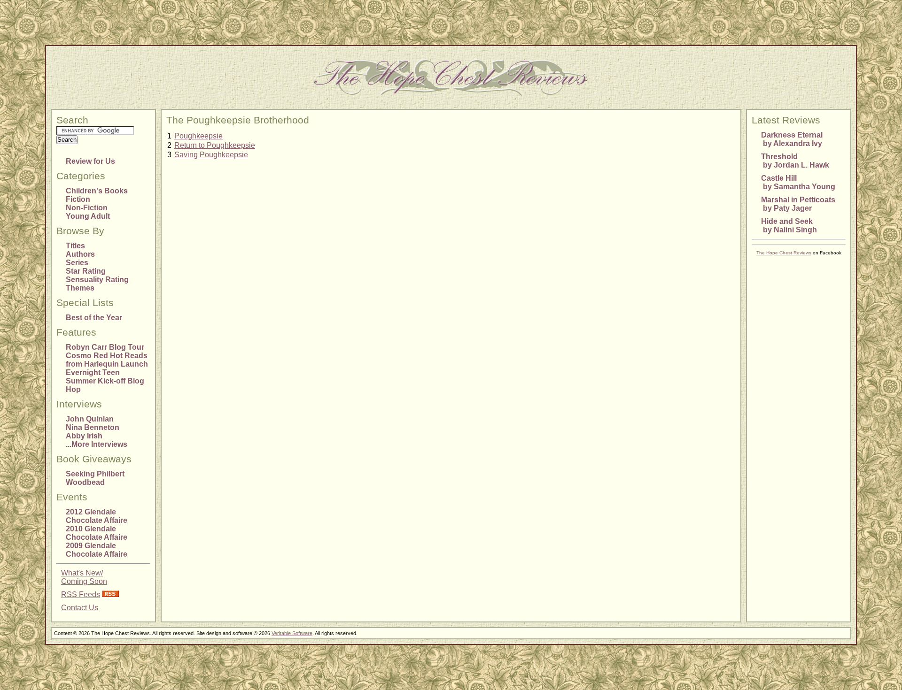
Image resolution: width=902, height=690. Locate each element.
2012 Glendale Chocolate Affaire (96, 516)
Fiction (78, 199)
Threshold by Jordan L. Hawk (795, 161)
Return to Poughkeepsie (214, 145)
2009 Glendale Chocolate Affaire (96, 550)
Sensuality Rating (97, 280)
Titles (75, 246)
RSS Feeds (80, 594)
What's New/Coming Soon (84, 577)
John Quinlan (90, 419)
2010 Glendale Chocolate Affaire (96, 533)
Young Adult (88, 216)
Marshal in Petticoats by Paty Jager (798, 204)
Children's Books (97, 191)
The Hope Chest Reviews (783, 252)
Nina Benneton (92, 427)
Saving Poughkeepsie (211, 155)
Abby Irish (84, 436)
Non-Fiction (87, 208)
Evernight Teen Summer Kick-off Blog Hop (105, 380)
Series (77, 263)
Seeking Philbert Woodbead (95, 478)
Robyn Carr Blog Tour (105, 347)
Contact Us (79, 608)
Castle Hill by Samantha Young (798, 182)
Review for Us (90, 161)
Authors (80, 254)
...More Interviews (96, 444)
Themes (80, 288)
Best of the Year (94, 318)
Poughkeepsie (198, 136)
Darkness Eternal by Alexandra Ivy (792, 139)
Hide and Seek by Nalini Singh (789, 225)
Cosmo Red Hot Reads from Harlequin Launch (107, 360)
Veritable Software (292, 633)
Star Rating (86, 271)
